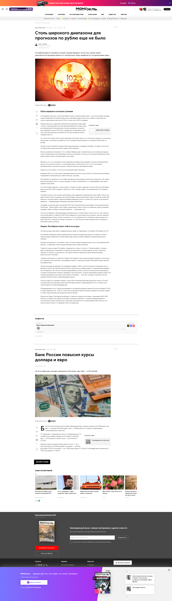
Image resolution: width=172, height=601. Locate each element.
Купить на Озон (35, 582)
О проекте (90, 565)
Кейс (104, 18)
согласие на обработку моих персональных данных (95, 542)
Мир (102, 14)
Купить (133, 3)
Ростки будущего (94, 18)
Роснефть (60, 27)
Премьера (123, 18)
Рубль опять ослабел (102, 130)
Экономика (49, 14)
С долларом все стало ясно (100, 440)
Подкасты (39, 319)
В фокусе (66, 18)
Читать (150, 10)
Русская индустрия (76, 14)
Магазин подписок (124, 562)
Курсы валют (49, 27)
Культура (124, 14)
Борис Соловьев (43, 44)
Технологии (92, 14)
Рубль (55, 27)
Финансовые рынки (40, 27)
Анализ (74, 18)
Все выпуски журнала (67, 565)
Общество (112, 14)
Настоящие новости (138, 587)
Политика (61, 14)
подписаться (157, 10)
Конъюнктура (83, 18)
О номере (123, 3)
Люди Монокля (113, 18)
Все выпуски (38, 336)
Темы (58, 18)
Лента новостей (49, 18)
